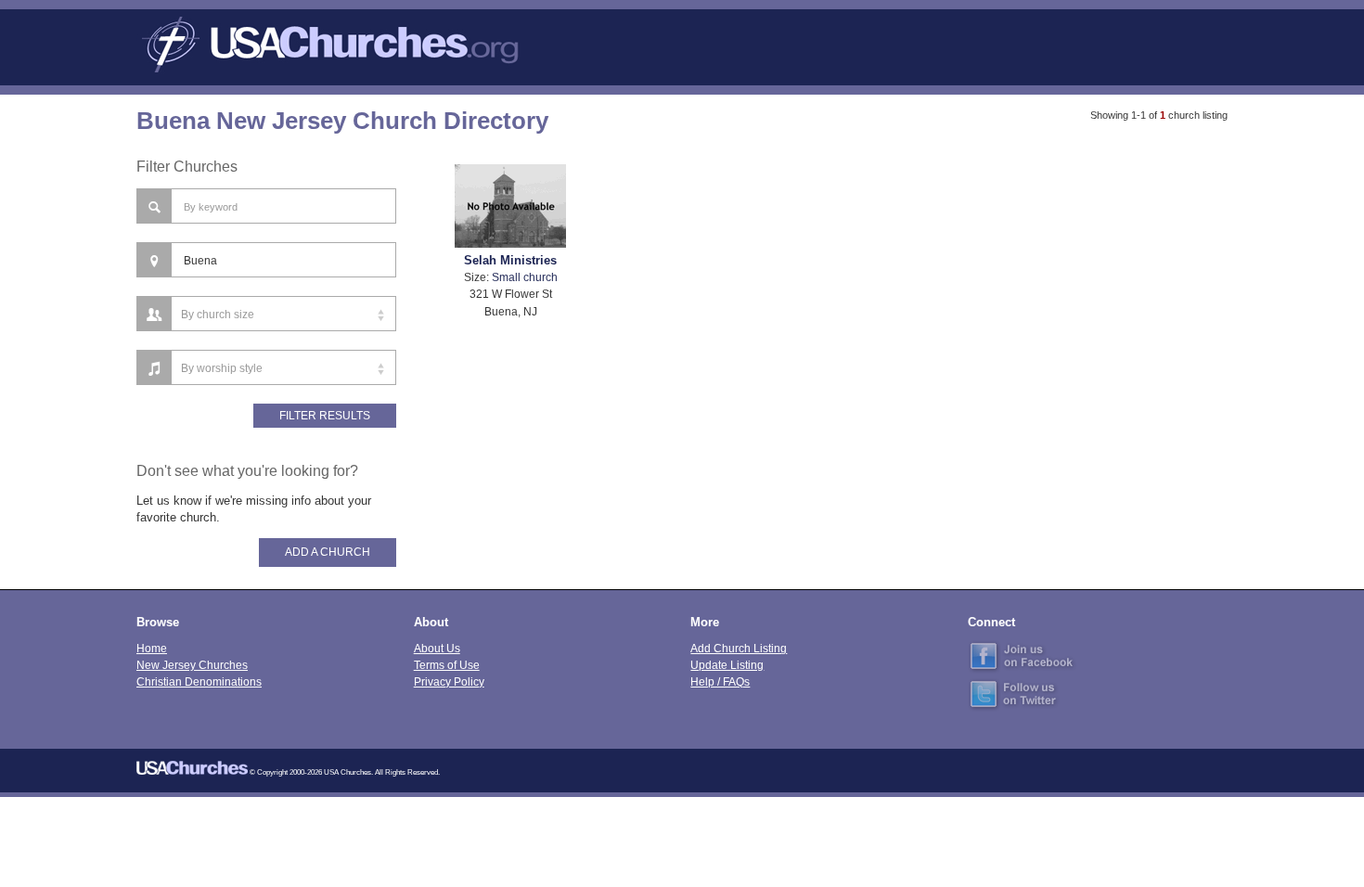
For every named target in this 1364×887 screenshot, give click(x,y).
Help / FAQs (720, 681)
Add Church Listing (738, 648)
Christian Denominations (199, 681)
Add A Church (327, 552)
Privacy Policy (449, 681)
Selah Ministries (510, 260)
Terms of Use (447, 665)
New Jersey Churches (192, 665)
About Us (437, 648)
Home (151, 648)
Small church (525, 277)
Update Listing (727, 665)
